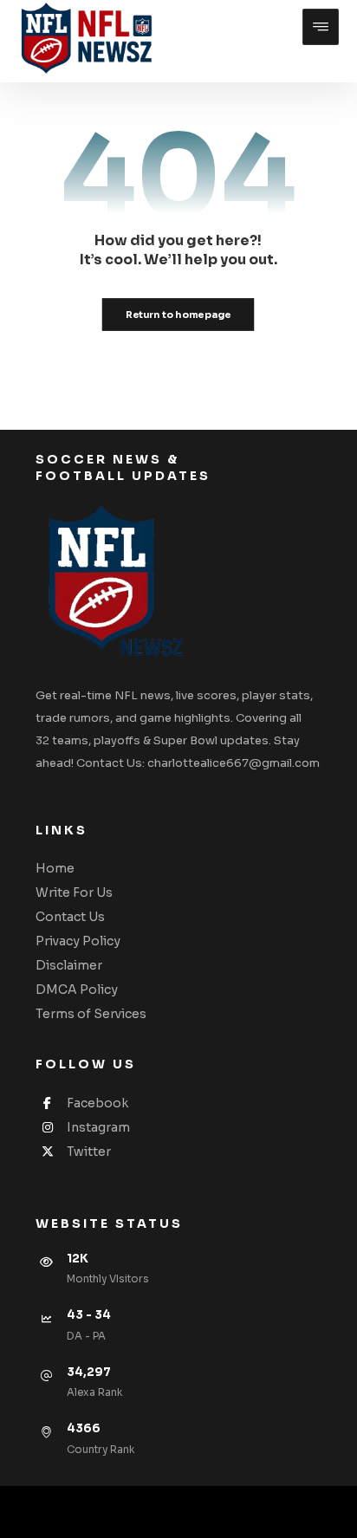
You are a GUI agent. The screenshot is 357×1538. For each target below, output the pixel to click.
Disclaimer (69, 965)
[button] (320, 27)
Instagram (98, 1127)
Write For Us (74, 892)
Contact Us (70, 917)
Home (55, 868)
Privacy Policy (78, 941)
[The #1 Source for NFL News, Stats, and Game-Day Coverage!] (83, 39)
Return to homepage (178, 314)
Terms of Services (91, 1014)
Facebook (97, 1103)
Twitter (89, 1151)
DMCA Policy (77, 989)
